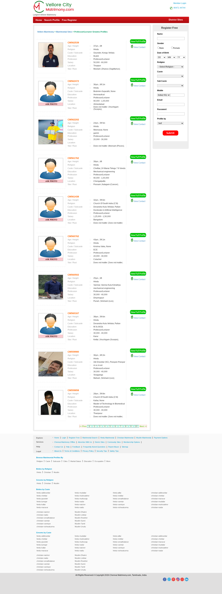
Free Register (69, 20)
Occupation (99, 461)
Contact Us (58, 447)
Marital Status (75, 461)
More (108, 461)
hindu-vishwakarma (120, 507)
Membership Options (132, 442)
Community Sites (114, 442)
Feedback (76, 447)
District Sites (176, 19)
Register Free (74, 438)
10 (136, 426)
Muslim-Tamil (80, 524)
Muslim (56, 472)
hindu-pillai (117, 493)
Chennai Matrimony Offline (64, 442)
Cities (65, 461)
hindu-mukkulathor (82, 496)
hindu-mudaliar (80, 493)
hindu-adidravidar (43, 493)
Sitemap (125, 447)
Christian (47, 472)
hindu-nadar (79, 502)
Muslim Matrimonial (143, 438)
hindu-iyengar (42, 502)
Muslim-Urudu (80, 527)
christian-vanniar (43, 521)
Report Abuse (113, 447)
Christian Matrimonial (125, 438)
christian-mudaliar (158, 502)
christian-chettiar (157, 496)
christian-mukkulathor (159, 504)
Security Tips (102, 451)
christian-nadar (157, 507)
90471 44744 (179, 8)
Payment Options (161, 438)
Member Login (179, 3)
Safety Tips (114, 451)
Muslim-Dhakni (80, 512)
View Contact (139, 47)
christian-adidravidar (159, 493)
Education (88, 461)
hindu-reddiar (118, 496)
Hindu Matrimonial (107, 438)
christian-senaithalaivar (46, 518)
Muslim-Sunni (80, 521)
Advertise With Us (85, 442)
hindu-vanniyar (119, 504)
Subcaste (56, 461)
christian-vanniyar (44, 524)
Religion (40, 461)
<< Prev (83, 426)
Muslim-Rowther (81, 518)
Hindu (39, 472)
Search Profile (52, 20)
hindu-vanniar (118, 502)
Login (64, 438)
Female (176, 48)
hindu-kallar (41, 504)
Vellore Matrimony (45, 32)
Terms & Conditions (72, 451)
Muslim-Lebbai (80, 515)
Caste (48, 461)
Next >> (143, 426)
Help (68, 447)
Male (161, 48)
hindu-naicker (80, 504)
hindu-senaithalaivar (121, 499)
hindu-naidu (79, 507)
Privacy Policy (88, 451)
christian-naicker (43, 512)
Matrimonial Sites (64, 32)
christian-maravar (158, 499)
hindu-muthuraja (81, 499)
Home (39, 20)
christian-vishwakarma (45, 527)
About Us (58, 451)
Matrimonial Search (90, 438)
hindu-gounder (42, 499)
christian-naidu (42, 515)
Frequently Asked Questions (94, 447)
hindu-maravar (42, 507)
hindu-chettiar (42, 496)
